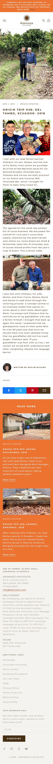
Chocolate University (15, 664)
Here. (33, 9)
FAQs (6, 683)
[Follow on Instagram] (11, 748)
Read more (9, 479)
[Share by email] (44, 390)
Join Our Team (11, 678)
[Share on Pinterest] (32, 390)
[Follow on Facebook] (4, 748)
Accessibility (10, 702)
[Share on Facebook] (9, 390)
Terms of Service (12, 692)
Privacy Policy (11, 688)
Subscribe (14, 738)
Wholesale (9, 660)
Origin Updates (29, 104)
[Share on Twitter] (20, 390)
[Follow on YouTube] (26, 748)
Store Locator (11, 669)
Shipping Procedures (15, 674)
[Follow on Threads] (19, 748)
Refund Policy (11, 697)
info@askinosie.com (14, 590)
